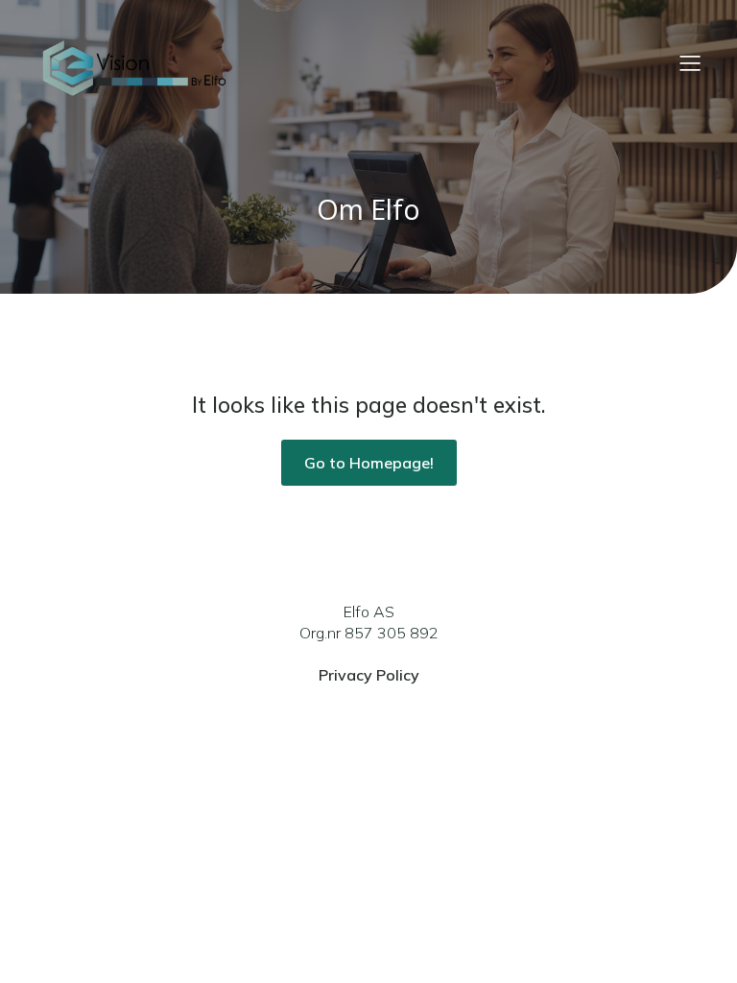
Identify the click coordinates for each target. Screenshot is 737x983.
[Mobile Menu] (690, 62)
